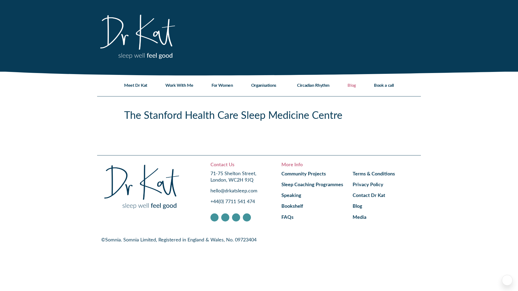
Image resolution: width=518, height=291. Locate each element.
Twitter (236, 217)
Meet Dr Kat (135, 85)
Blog (351, 85)
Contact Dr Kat (369, 195)
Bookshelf (292, 206)
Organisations (263, 85)
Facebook (214, 217)
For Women (222, 85)
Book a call (384, 85)
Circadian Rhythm (313, 85)
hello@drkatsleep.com (233, 191)
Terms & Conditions (374, 174)
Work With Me (179, 85)
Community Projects (303, 174)
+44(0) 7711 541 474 (232, 201)
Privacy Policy (368, 184)
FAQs (287, 217)
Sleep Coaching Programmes (312, 184)
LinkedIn (247, 217)
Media (359, 217)
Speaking (291, 195)
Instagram (225, 217)
